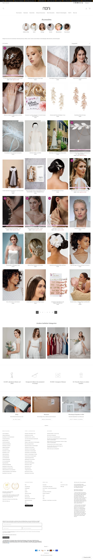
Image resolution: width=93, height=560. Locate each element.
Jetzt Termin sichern (76, 419)
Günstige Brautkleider (6, 438)
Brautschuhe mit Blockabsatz (29, 462)
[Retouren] (46, 404)
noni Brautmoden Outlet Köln (47, 486)
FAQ (25, 484)
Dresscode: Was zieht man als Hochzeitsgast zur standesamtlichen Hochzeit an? (55, 446)
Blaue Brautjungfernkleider (29, 443)
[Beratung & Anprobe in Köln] (76, 404)
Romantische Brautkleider (7, 464)
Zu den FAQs (16, 419)
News (44, 495)
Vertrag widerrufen (29, 505)
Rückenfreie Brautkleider (7, 443)
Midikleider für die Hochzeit (29, 447)
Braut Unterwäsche (50, 12)
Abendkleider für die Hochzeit (30, 459)
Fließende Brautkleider (6, 459)
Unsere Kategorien (6, 433)
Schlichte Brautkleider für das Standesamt (9, 471)
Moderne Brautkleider (6, 435)
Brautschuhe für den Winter (29, 473)
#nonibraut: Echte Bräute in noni (30, 433)
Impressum (26, 503)
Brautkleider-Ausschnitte (29, 435)
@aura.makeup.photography (78, 490)
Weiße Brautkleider (6, 454)
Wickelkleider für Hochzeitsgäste (30, 450)
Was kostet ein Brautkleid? (51, 435)
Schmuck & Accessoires (40, 12)
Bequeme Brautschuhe (28, 461)
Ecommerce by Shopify (48, 555)
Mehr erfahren (46, 419)
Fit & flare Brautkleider (6, 461)
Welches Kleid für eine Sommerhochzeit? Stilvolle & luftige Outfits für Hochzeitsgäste (57, 442)
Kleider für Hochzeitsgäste (61, 12)
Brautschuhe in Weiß (28, 464)
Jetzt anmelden (6, 537)
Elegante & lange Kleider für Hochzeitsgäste (32, 442)
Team (43, 498)
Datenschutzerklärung (28, 500)
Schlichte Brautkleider (6, 442)
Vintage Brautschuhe (28, 469)
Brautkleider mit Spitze (6, 450)
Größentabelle (27, 488)
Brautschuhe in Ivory (28, 466)
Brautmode (26, 12)
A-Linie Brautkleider (6, 457)
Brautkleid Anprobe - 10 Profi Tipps (53, 433)
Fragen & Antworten (6, 2)
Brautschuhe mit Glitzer (29, 471)
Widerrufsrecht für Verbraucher (30, 498)
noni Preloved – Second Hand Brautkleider (50, 488)
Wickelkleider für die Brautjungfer (30, 452)
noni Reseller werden (64, 484)
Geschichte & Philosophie (47, 491)
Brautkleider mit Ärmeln (6, 445)
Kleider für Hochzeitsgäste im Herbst (31, 454)
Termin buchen (19, 12)
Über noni (75, 12)
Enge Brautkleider (5, 462)
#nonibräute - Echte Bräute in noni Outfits (49, 500)
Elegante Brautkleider (6, 447)
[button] (26, 28)
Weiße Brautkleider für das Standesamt (9, 469)
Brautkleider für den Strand (7, 473)
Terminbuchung (27, 486)
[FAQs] (17, 404)
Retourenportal (27, 496)
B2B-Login (62, 486)
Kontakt (26, 491)
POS (41, 555)
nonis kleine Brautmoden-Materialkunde (31, 438)
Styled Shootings (27, 440)
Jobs (43, 496)
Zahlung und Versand (79, 487)
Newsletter (44, 484)
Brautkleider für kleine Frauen (7, 466)
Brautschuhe (32, 12)
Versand (84, 482)
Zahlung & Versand (28, 493)
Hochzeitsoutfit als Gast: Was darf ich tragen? (54, 444)
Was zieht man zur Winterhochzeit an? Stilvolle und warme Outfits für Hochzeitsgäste (56, 439)
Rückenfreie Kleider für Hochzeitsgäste (31, 445)
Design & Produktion (46, 493)
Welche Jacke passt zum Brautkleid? (53, 448)
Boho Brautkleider (5, 440)
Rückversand (27, 495)
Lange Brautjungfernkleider (29, 457)
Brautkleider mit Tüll (6, 452)
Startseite (46, 425)
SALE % (69, 12)
